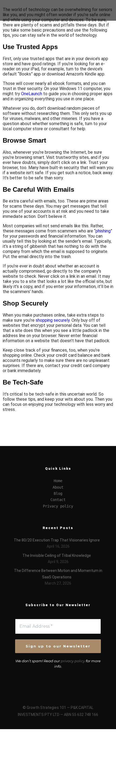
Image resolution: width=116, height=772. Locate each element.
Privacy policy (58, 506)
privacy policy (73, 661)
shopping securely (53, 320)
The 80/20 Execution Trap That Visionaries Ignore (57, 540)
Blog (58, 493)
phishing (103, 231)
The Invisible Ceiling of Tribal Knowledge (56, 555)
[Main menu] (100, 15)
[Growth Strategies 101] (24, 10)
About (58, 487)
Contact (58, 499)
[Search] (100, 5)
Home (58, 481)
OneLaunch (31, 93)
